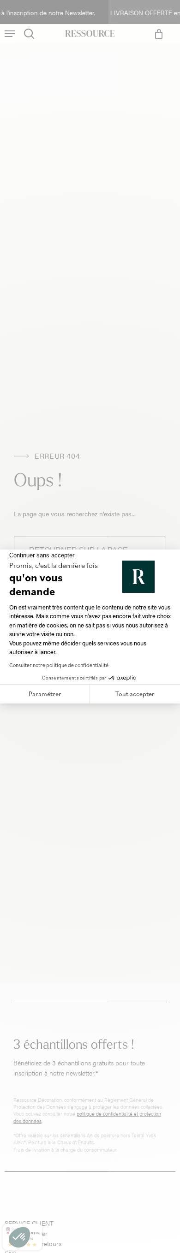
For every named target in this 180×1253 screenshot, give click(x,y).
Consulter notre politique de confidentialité (58, 665)
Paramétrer (45, 694)
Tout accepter (135, 694)
